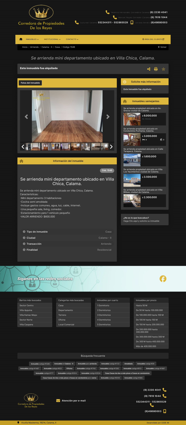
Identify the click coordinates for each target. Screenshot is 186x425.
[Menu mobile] (20, 39)
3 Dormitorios (104, 315)
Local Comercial (66, 324)
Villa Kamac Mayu (28, 315)
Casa (57, 47)
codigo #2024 (91, 373)
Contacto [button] (71, 39)
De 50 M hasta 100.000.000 (149, 310)
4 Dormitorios (104, 319)
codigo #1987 (155, 368)
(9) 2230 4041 (158, 12)
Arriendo (34, 47)
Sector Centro (26, 305)
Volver (163, 47)
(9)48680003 (159, 22)
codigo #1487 (29, 368)
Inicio (25, 47)
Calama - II (47, 47)
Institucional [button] (51, 39)
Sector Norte (26, 319)
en (63, 364)
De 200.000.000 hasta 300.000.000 (147, 330)
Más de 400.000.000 (146, 346)
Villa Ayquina (26, 310)
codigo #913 (132, 368)
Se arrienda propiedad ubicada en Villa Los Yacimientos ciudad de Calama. (143, 170)
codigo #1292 (109, 368)
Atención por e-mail (73, 400)
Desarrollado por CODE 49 (158, 423)
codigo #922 (53, 368)
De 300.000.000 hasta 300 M (150, 336)
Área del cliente (153, 39)
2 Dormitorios (104, 310)
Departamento (65, 310)
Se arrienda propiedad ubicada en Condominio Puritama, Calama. (141, 129)
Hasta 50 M (141, 305)
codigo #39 (145, 364)
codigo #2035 (110, 378)
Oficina (61, 319)
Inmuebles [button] (31, 39)
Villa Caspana (26, 324)
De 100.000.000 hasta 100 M (150, 315)
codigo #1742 (86, 368)
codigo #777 (44, 373)
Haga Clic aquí (131, 221)
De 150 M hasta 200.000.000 (150, 324)
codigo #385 (133, 378)
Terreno (62, 315)
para (87, 364)
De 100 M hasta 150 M (147, 319)
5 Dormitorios (104, 324)
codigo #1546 (40, 364)
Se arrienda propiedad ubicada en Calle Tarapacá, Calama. (143, 150)
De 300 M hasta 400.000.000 (150, 341)
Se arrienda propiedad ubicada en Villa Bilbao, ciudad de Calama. (143, 190)
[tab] (30, 82)
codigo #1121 (110, 364)
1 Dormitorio (103, 305)
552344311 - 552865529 (113, 22)
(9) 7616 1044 (159, 17)
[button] (27, 116)
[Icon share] (163, 278)
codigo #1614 (67, 373)
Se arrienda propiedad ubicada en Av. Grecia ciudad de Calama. (142, 109)
